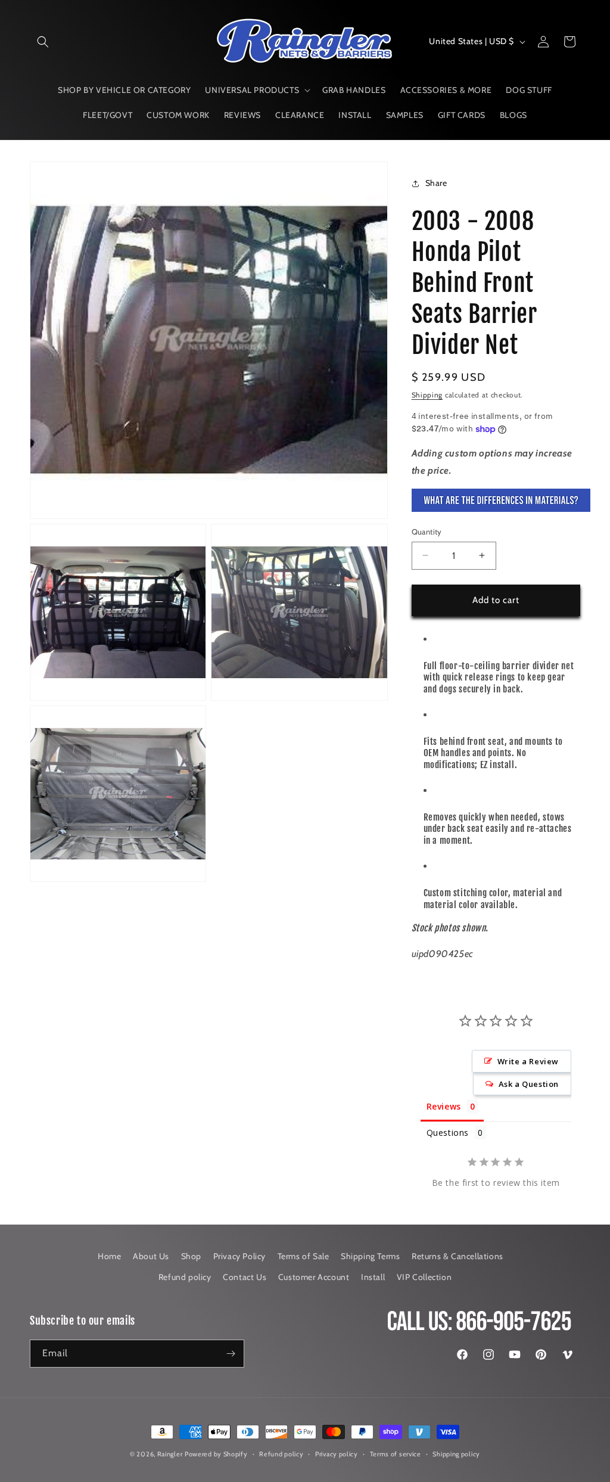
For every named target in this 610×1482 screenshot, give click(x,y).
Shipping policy (456, 1454)
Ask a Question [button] (529, 1084)
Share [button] (436, 183)
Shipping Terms (370, 1256)
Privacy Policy (239, 1256)
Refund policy (184, 1277)
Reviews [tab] (444, 1106)
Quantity (427, 531)
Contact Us (244, 1277)
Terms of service (395, 1454)
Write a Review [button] (528, 1061)
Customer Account (314, 1277)
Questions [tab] (448, 1132)
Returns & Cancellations (457, 1256)
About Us (151, 1256)
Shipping (427, 394)
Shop (191, 1256)
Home (109, 1256)
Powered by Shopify (216, 1454)
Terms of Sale (303, 1256)
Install (373, 1277)
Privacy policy (336, 1454)
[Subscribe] (230, 1354)
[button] (43, 42)
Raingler (170, 1454)
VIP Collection (424, 1277)
